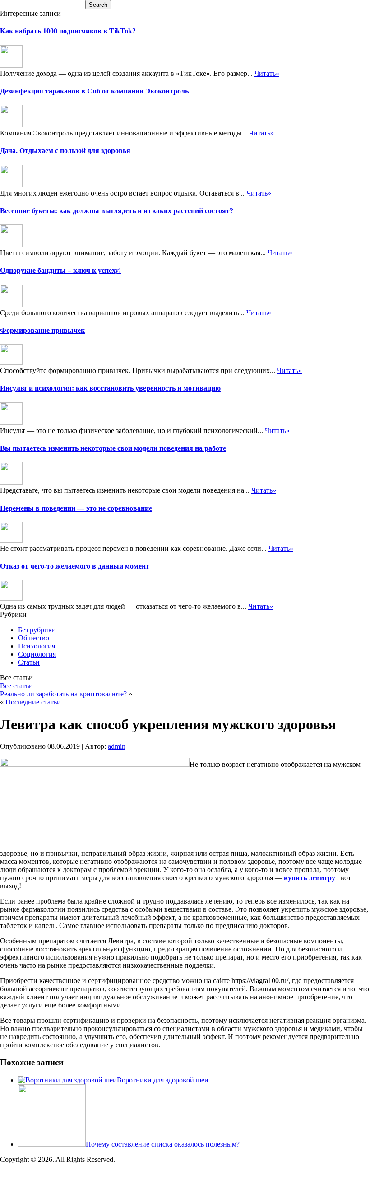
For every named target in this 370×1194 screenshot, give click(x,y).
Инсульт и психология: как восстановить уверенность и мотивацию (110, 388)
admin (116, 746)
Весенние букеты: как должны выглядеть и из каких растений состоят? (116, 211)
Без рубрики (37, 630)
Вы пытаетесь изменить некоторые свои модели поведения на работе (113, 448)
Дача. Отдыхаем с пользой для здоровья (65, 150)
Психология (36, 646)
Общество (33, 638)
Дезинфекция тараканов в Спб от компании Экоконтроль (94, 91)
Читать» (266, 73)
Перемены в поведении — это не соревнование (76, 508)
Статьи (29, 662)
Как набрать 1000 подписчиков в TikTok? (68, 31)
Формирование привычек (42, 330)
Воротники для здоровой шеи (162, 1080)
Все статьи (16, 686)
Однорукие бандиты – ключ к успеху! (60, 270)
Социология (37, 654)
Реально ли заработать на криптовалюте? (63, 694)
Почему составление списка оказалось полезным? (163, 1144)
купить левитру (309, 878)
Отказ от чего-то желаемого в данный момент (74, 566)
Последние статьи (33, 702)
